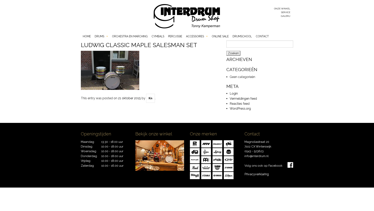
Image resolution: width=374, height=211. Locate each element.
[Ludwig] (217, 151)
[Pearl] (195, 167)
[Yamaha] (217, 175)
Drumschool (242, 36)
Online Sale (220, 36)
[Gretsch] (206, 151)
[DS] (229, 143)
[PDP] (229, 159)
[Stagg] (195, 175)
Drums (99, 36)
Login (234, 93)
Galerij (285, 16)
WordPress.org (240, 108)
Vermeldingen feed (243, 98)
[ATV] (206, 143)
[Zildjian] (229, 175)
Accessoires (195, 36)
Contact (262, 36)
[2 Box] (195, 143)
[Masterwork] (195, 159)
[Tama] (206, 175)
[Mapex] (229, 151)
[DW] (195, 151)
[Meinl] (206, 159)
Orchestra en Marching (130, 36)
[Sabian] (217, 167)
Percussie (175, 36)
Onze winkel (282, 8)
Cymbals (158, 36)
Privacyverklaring (256, 174)
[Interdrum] (186, 16)
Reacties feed (240, 104)
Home (87, 36)
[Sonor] (229, 167)
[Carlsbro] (217, 143)
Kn (150, 98)
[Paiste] (217, 159)
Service (285, 12)
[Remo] (206, 167)
